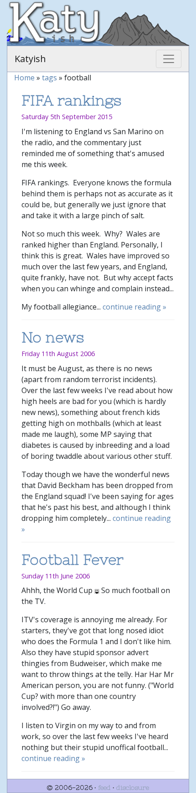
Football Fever (72, 559)
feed (104, 787)
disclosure (132, 787)
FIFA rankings (71, 100)
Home (24, 78)
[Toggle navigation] (168, 59)
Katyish (30, 59)
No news (52, 337)
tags (49, 78)
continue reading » (134, 307)
